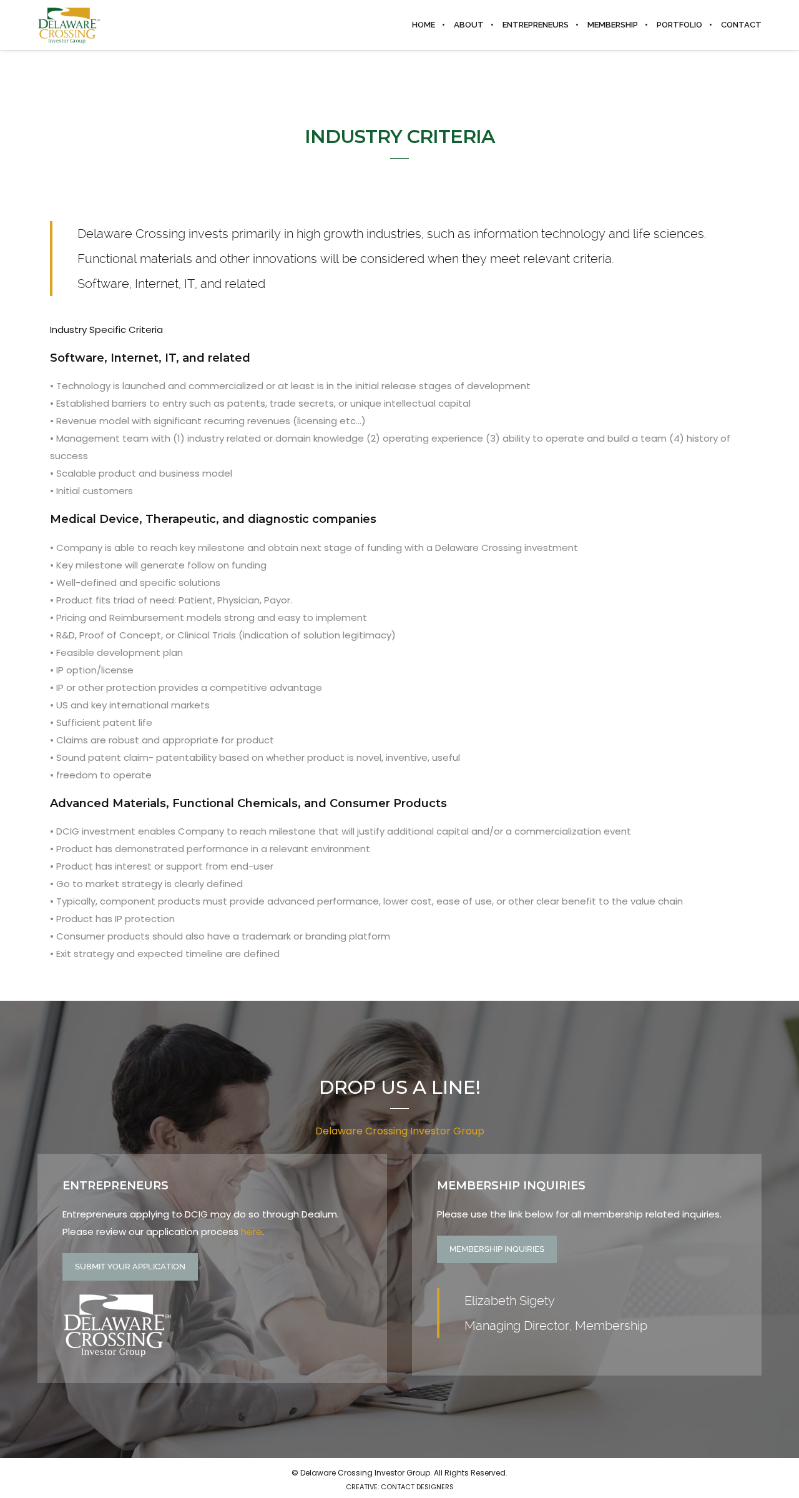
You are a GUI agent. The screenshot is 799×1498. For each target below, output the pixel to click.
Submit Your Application (130, 1266)
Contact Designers (417, 1487)
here (251, 1231)
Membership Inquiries (496, 1249)
